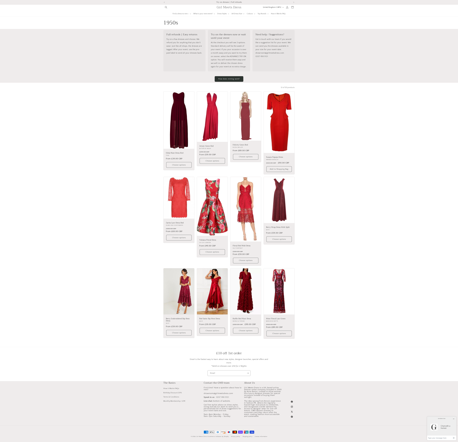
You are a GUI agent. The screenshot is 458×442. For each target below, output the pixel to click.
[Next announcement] (293, 2)
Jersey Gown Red (206, 146)
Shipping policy (247, 436)
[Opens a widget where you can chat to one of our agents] (441, 428)
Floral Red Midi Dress (241, 246)
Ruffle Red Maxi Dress (242, 319)
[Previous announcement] (164, 2)
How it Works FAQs (171, 388)
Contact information (261, 436)
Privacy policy (235, 436)
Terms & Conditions (171, 397)
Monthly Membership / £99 (174, 401)
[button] (166, 7)
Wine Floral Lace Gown (276, 319)
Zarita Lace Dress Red (175, 223)
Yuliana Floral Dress (207, 240)
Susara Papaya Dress (274, 157)
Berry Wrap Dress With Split (278, 227)
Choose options (179, 165)
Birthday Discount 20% (172, 393)
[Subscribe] (247, 373)
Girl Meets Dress (201, 436)
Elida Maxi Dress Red (174, 153)
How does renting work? (229, 79)
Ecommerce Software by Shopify (218, 436)
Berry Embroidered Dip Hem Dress (178, 320)
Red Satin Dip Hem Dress (209, 319)
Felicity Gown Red (240, 145)
